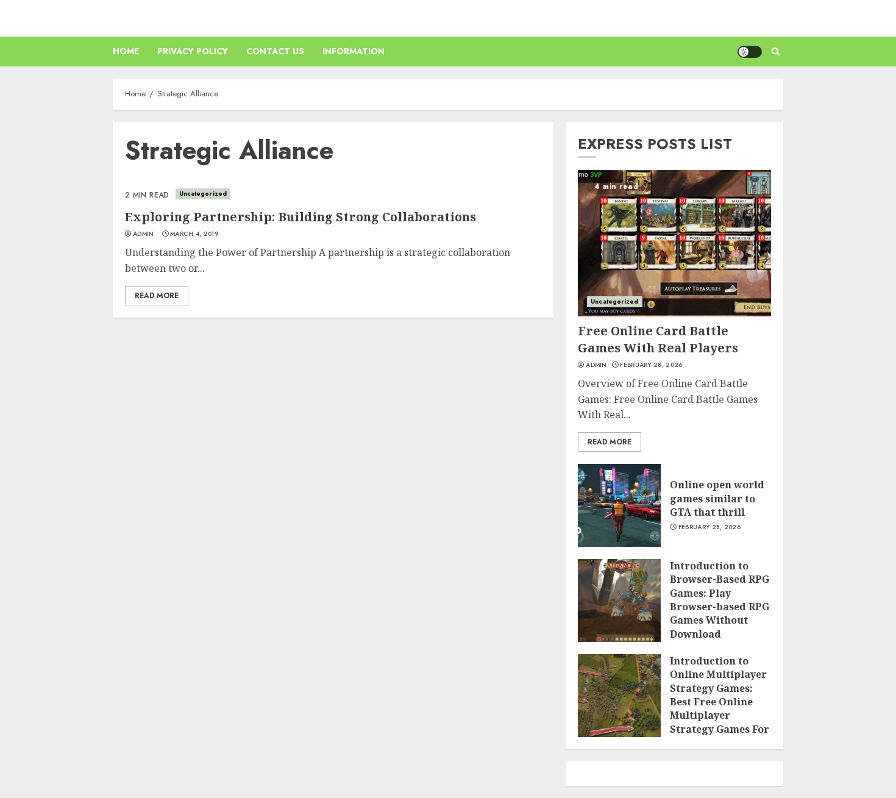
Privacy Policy (192, 51)
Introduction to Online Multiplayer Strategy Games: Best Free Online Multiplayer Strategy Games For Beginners (719, 701)
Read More (157, 295)
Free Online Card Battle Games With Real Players (658, 339)
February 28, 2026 (651, 365)
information (353, 51)
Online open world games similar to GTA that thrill (717, 498)
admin (143, 234)
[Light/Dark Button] (750, 52)
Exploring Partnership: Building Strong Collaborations (300, 216)
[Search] (775, 51)
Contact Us (275, 51)
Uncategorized (203, 193)
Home (126, 51)
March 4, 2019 (194, 234)
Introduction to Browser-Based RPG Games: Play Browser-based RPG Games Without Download (719, 600)
